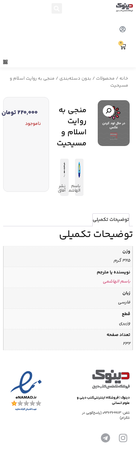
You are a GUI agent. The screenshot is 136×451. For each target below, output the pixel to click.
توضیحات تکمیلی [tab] (111, 220)
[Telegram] (105, 438)
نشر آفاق (61, 188)
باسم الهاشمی (72, 188)
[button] (57, 8)
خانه (124, 78)
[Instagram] (5, 62)
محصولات (105, 78)
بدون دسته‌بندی (75, 78)
